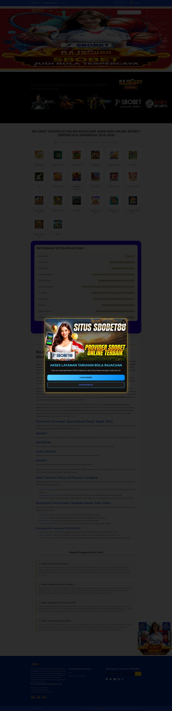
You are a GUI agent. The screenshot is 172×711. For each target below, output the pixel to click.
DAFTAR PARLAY (86, 385)
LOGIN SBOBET (86, 377)
